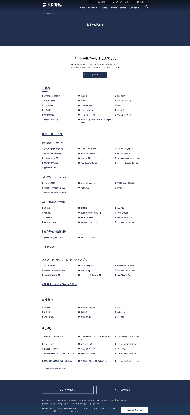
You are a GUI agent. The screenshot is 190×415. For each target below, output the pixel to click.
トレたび (84, 158)
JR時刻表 (47, 208)
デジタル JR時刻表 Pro (89, 149)
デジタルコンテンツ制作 (126, 222)
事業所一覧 (121, 312)
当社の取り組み (86, 317)
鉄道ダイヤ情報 (49, 101)
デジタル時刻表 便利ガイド (54, 149)
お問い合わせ (134, 8)
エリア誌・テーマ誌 (124, 101)
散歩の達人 (121, 96)
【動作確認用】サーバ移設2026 (55, 369)
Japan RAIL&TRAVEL (87, 163)
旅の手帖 (84, 96)
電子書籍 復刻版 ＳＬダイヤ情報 (128, 158)
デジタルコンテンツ (53, 142)
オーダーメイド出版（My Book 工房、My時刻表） (96, 121)
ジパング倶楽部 (122, 213)
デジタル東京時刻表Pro (52, 153)
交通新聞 (47, 110)
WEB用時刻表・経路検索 (125, 183)
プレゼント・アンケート (126, 115)
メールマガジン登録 (88, 354)
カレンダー (121, 110)
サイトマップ (49, 344)
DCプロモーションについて (90, 222)
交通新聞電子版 (49, 158)
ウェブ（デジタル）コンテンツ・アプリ (65, 259)
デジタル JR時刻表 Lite (125, 149)
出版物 (82, 8)
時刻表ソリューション (54, 177)
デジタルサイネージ (88, 183)
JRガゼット (85, 101)
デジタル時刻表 (49, 183)
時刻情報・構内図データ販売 (54, 188)
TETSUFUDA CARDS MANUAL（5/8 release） (58, 361)
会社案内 (105, 8)
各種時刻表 (48, 218)
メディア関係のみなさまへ (126, 354)
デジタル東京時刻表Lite (89, 153)
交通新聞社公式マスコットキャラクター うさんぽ (96, 338)
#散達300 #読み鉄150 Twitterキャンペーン (96, 362)
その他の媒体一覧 (87, 218)
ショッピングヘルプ (88, 349)
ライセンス (48, 246)
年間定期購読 (49, 115)
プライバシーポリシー (89, 344)
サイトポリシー (122, 349)
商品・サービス (93, 8)
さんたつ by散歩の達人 (126, 163)
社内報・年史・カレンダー (53, 238)
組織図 (119, 307)
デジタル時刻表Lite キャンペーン (129, 361)
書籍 (119, 105)
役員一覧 (47, 312)
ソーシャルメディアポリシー (127, 344)
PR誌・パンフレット (88, 238)
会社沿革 (84, 312)
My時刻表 (120, 188)
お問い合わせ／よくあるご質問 (128, 337)
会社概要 (47, 307)
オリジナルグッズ (87, 110)
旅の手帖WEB (48, 168)
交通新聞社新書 (86, 105)
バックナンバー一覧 (88, 115)
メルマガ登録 (125, 390)
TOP (43, 13)
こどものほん (49, 105)
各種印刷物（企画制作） (55, 231)
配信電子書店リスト (51, 120)
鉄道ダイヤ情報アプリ (125, 153)
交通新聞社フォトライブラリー (59, 284)
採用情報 (123, 8)
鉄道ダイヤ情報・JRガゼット (91, 213)
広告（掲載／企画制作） (55, 201)
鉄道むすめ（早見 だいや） (54, 337)
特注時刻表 (85, 188)
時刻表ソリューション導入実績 (55, 193)
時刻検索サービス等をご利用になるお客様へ (59, 355)
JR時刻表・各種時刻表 (52, 96)
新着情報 (114, 8)
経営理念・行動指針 (88, 307)
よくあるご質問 (95, 404)
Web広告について (50, 222)
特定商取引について (51, 349)
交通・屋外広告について (126, 218)
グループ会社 (49, 317)
